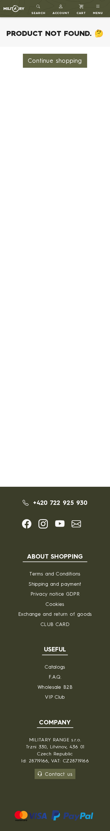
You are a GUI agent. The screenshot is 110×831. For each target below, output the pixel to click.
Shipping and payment (54, 584)
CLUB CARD (55, 624)
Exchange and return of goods (55, 614)
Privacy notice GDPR (55, 594)
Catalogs (55, 667)
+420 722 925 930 (59, 502)
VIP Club (55, 697)
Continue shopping (55, 60)
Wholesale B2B (55, 687)
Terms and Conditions (54, 574)
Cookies (54, 604)
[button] (61, 8)
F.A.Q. (55, 677)
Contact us (59, 774)
